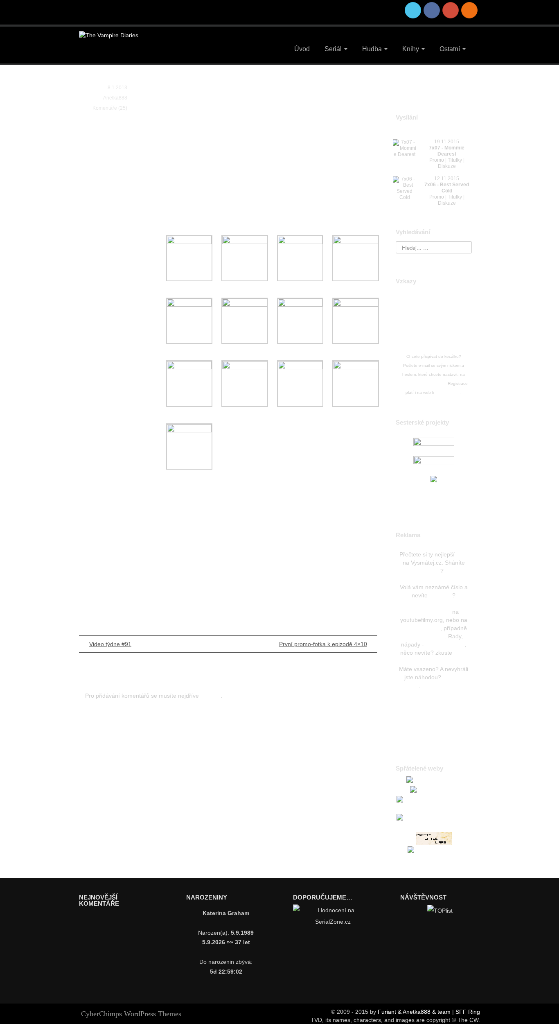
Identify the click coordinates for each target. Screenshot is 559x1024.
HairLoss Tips (433, 697)
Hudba (372, 48)
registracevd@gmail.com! (422, 383)
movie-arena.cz (420, 628)
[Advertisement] (266, 167)
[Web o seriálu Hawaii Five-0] (433, 462)
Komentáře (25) (109, 108)
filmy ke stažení (425, 636)
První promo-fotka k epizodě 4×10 (323, 644)
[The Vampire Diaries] (108, 35)
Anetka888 (115, 98)
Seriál (334, 48)
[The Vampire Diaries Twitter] (413, 10)
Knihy (411, 48)
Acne (433, 710)
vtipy (462, 554)
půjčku (432, 570)
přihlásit (211, 695)
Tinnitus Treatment (446, 685)
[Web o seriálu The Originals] (433, 444)
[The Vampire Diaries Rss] (469, 10)
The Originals (447, 392)
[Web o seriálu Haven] (434, 478)
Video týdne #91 (110, 644)
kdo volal (440, 595)
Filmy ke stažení (430, 611)
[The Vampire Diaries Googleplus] (450, 10)
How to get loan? (433, 722)
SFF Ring (467, 1011)
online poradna (445, 644)
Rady (460, 652)
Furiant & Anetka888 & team (414, 1011)
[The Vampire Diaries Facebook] (432, 10)
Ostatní (451, 48)
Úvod (302, 48)
